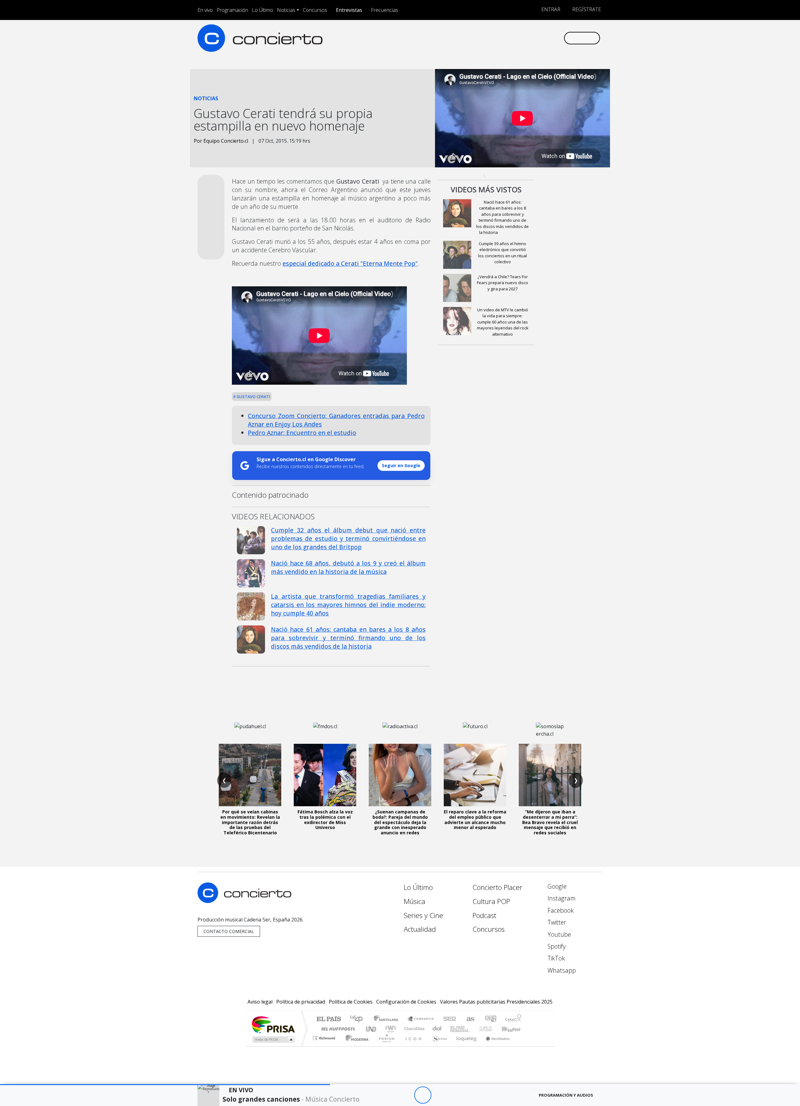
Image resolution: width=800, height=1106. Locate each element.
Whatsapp (561, 970)
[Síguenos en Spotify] (538, 38)
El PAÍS (328, 1019)
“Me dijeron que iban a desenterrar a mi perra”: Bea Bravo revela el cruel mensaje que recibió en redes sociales (550, 822)
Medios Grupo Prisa (273, 1039)
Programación (232, 10)
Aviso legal (260, 1001)
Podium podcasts (324, 1036)
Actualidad (420, 929)
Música (414, 901)
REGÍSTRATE (586, 9)
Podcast (484, 915)
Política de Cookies (350, 1001)
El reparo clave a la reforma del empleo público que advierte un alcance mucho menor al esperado (475, 819)
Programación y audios (566, 1095)
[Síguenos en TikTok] (548, 38)
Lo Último (262, 10)
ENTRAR (550, 9)
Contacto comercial (228, 931)
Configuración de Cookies (406, 1001)
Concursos (315, 10)
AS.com (469, 1019)
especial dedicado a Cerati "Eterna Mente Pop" (350, 263)
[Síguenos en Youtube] (528, 38)
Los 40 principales (358, 1019)
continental (437, 1029)
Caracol (513, 1019)
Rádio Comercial (522, 1046)
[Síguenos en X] (517, 38)
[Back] (388, 1095)
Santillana (387, 1019)
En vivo (205, 10)
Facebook (560, 910)
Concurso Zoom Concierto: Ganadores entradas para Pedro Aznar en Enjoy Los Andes (336, 420)
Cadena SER (449, 1019)
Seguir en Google (401, 465)
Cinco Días (413, 1029)
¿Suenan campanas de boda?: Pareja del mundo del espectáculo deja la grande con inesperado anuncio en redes (400, 822)
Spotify (556, 946)
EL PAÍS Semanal (454, 1029)
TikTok (555, 958)
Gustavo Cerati (253, 396)
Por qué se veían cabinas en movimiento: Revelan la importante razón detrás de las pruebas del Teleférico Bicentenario (250, 822)
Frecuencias (384, 10)
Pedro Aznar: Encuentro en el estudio (302, 432)
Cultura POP (491, 901)
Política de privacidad (300, 1001)
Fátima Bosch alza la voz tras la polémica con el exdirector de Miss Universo (325, 819)
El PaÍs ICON (412, 1046)
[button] (165, 1084)
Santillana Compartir (421, 1019)
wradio (390, 1029)
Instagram (561, 898)
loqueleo (464, 1046)
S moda (437, 1046)
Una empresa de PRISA (273, 1024)
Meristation (494, 1046)
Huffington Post (337, 1029)
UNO (371, 1029)
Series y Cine (423, 915)
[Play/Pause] (422, 1095)
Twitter (556, 922)
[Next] (457, 1095)
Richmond (324, 1046)
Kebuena (514, 1029)
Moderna (355, 1046)
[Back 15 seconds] (405, 1095)
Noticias (286, 10)
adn (490, 1019)
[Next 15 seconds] (439, 1095)
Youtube (558, 934)
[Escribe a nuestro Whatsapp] (559, 38)
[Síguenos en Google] (486, 38)
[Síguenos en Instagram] (497, 38)
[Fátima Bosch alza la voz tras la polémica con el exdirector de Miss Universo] (325, 775)
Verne (472, 1029)
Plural (385, 1046)
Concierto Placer (497, 887)
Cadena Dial (491, 1029)
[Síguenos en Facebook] (507, 38)
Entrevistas (349, 10)
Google (556, 886)
